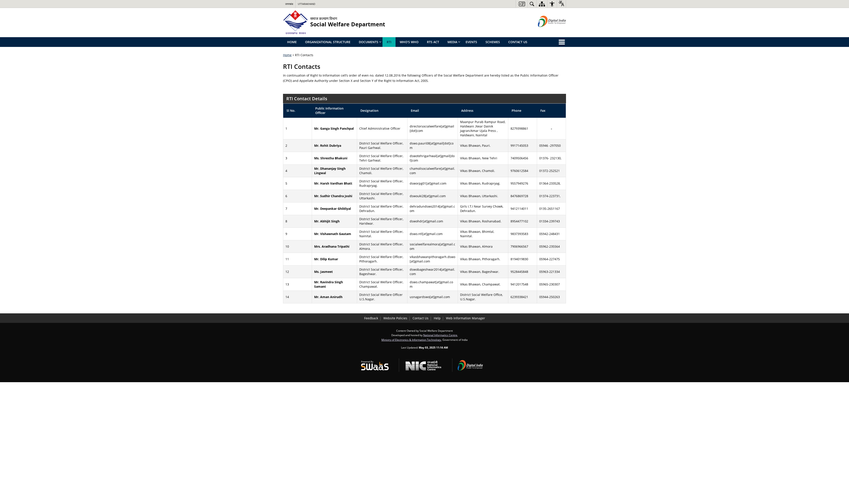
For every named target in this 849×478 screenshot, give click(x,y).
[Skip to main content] (521, 4)
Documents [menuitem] (368, 42)
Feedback (371, 318)
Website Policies (395, 318)
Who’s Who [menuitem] (409, 42)
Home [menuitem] (292, 42)
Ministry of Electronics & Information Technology (411, 339)
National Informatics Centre (440, 335)
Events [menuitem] (471, 42)
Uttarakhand (306, 4)
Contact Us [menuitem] (517, 42)
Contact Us (420, 318)
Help (437, 318)
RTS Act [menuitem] (433, 42)
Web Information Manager (465, 318)
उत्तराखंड (289, 4)
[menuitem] (532, 4)
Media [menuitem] (452, 42)
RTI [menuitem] (389, 42)
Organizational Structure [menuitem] (327, 42)
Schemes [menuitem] (493, 42)
